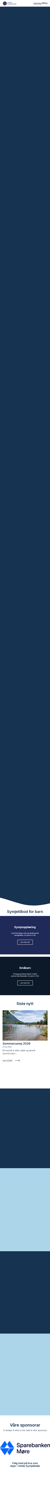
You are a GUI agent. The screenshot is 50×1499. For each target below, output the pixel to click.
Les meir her (25, 942)
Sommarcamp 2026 (16, 1043)
